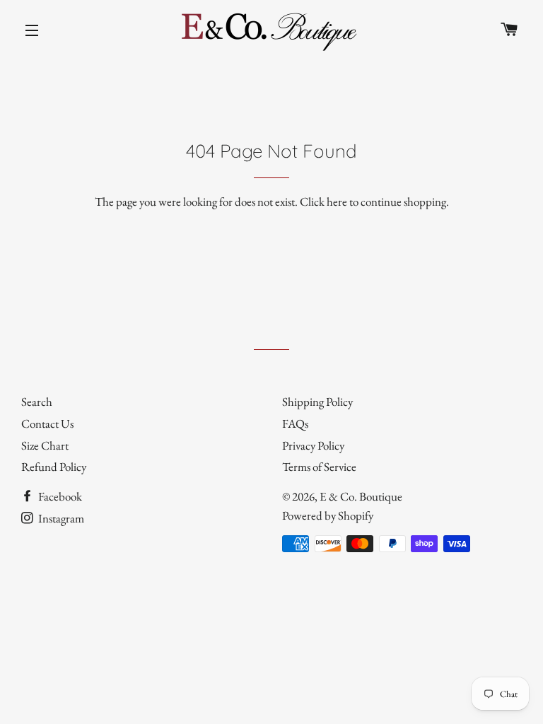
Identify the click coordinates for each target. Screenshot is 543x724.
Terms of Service (319, 466)
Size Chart (45, 445)
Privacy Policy (313, 445)
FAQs (295, 423)
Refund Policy (53, 466)
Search (36, 401)
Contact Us (47, 423)
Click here (323, 201)
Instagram (60, 518)
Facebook (59, 496)
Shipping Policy (317, 401)
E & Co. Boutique (361, 496)
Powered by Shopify (327, 515)
